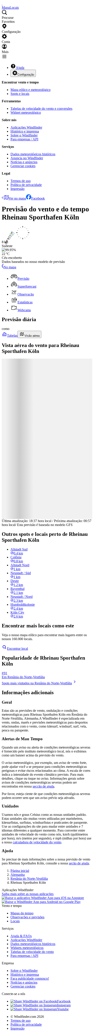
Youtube (63, 1009)
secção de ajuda (43, 786)
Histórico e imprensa (24, 131)
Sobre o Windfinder (24, 135)
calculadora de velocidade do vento (37, 842)
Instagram (64, 1005)
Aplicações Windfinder (26, 127)
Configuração (25, 74)
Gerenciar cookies (22, 166)
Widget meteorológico (25, 112)
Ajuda (20, 67)
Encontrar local (17, 648)
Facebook (38, 198)
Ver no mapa (17, 198)
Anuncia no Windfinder (26, 158)
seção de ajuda (79, 863)
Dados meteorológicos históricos (32, 154)
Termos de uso (20, 181)
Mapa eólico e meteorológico (30, 90)
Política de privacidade (26, 185)
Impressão (17, 189)
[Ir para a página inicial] (2, 3)
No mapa (9, 267)
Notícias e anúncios (23, 162)
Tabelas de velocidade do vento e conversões (41, 108)
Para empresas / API (24, 139)
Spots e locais (19, 94)
